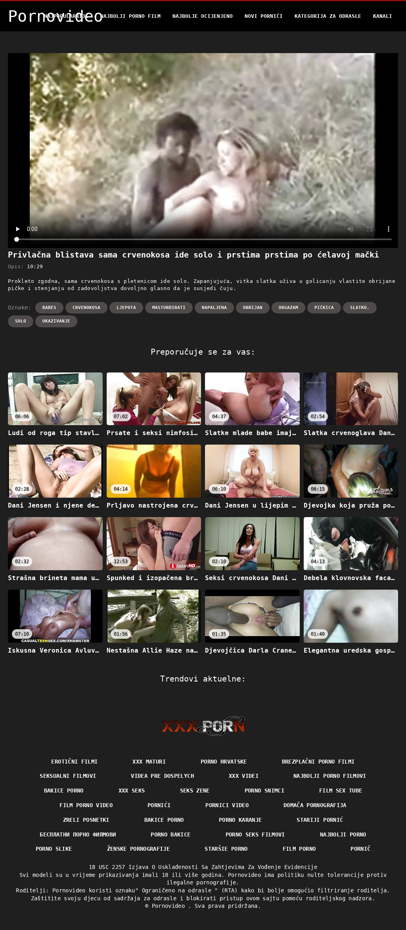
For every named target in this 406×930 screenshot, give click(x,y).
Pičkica (324, 307)
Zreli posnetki (86, 820)
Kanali (382, 16)
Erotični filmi (74, 761)
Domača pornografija (315, 805)
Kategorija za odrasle (328, 16)
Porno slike (54, 849)
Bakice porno (64, 790)
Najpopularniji (66, 16)
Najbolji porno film (130, 16)
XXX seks (132, 790)
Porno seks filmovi (255, 834)
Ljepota (126, 307)
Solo (20, 321)
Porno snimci (264, 790)
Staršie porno (226, 849)
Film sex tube (340, 790)
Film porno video (86, 805)
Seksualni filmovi (68, 776)
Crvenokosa (86, 307)
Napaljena (214, 307)
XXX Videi (244, 776)
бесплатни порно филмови (78, 834)
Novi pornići (264, 16)
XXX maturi (149, 761)
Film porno (299, 849)
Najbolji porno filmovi (329, 776)
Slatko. (360, 307)
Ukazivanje (56, 321)
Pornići (158, 805)
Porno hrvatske (224, 761)
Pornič (360, 849)
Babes (49, 307)
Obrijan (252, 307)
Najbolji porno (343, 834)
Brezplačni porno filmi (318, 761)
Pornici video (227, 805)
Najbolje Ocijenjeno (202, 16)
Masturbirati (169, 307)
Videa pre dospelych (162, 776)
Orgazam (288, 307)
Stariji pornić (320, 820)
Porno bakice (170, 834)
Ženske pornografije (138, 849)
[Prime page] (203, 726)
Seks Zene (195, 790)
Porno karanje (240, 820)
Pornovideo (170, 906)
